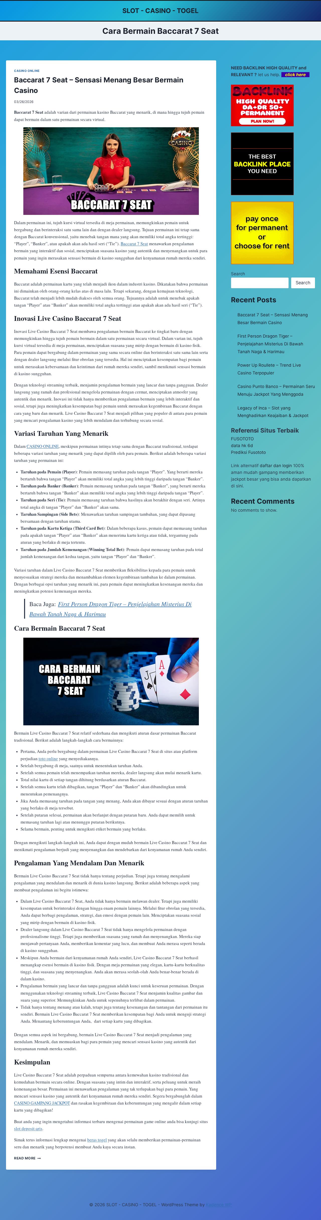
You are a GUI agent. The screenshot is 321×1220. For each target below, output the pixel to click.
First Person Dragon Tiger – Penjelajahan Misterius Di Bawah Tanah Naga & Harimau (270, 344)
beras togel (97, 1140)
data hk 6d (242, 445)
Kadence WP (219, 1204)
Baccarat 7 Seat (134, 243)
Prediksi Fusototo (248, 452)
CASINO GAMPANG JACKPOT (42, 1103)
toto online (48, 758)
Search (238, 273)
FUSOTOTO (242, 438)
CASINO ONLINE (27, 71)
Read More (27, 1158)
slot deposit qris (28, 1128)
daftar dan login (276, 465)
